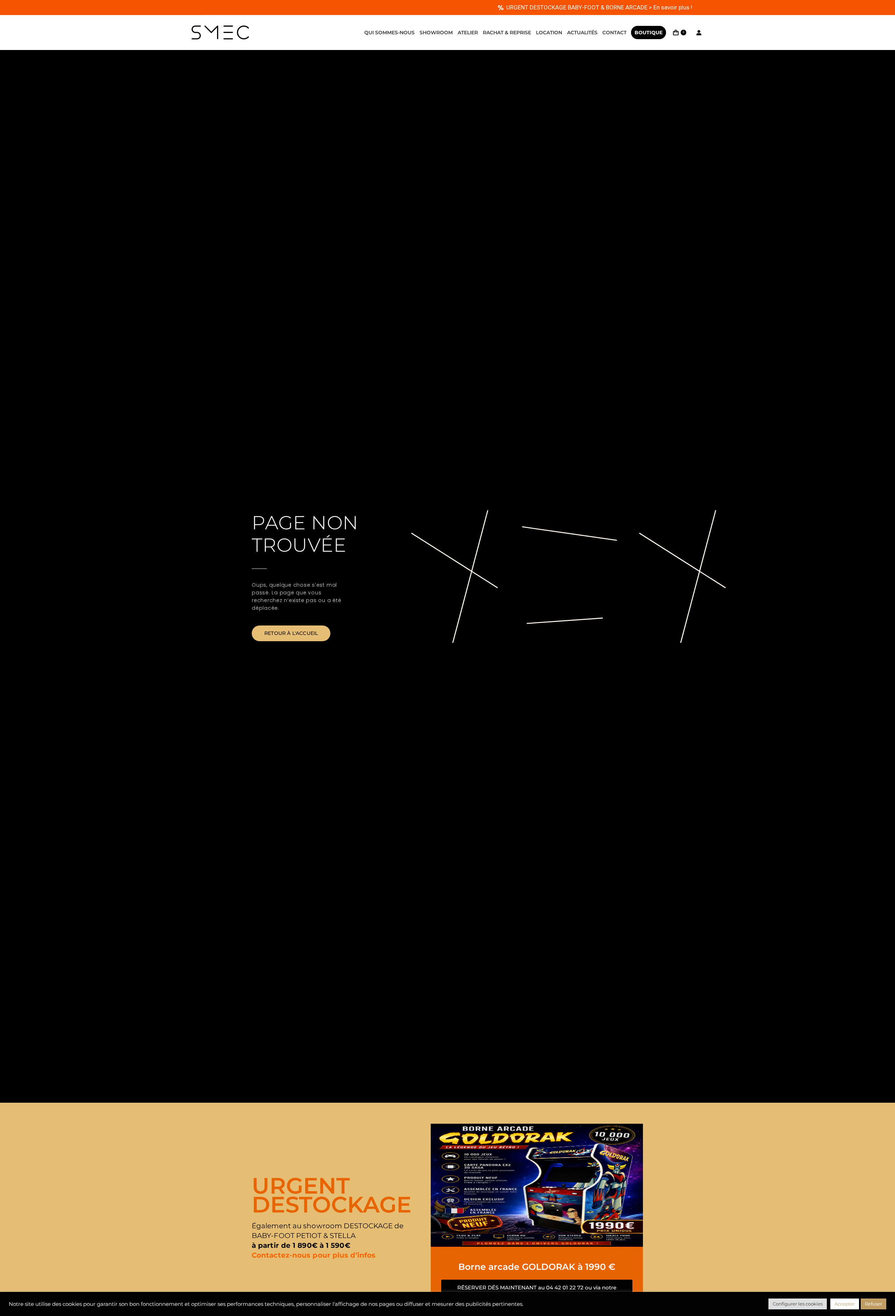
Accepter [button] (845, 1304)
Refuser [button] (873, 1304)
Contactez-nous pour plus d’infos (313, 1255)
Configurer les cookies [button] (798, 1304)
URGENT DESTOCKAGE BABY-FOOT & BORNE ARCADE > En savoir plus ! (599, 7)
